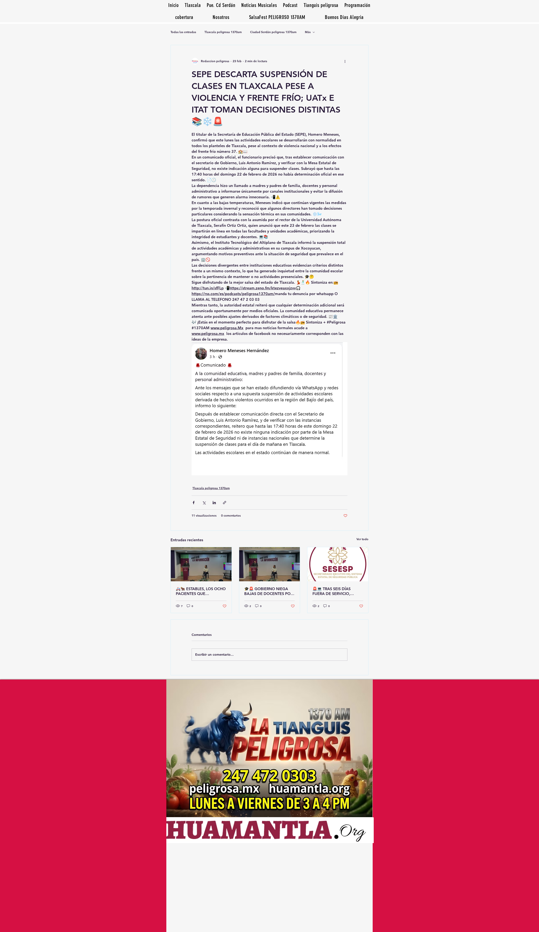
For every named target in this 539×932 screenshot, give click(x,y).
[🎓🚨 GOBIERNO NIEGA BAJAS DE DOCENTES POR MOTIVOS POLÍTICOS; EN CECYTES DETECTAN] (269, 564)
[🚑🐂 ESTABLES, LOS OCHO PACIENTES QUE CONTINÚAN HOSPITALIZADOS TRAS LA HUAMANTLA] (201, 564)
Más (308, 32)
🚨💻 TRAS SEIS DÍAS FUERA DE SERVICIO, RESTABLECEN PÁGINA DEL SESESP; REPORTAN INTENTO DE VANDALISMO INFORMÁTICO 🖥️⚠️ (337, 591)
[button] (344, 17)
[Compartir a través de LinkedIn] (214, 503)
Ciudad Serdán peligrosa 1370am (273, 32)
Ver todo (362, 539)
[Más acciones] (344, 61)
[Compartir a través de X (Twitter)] (204, 503)
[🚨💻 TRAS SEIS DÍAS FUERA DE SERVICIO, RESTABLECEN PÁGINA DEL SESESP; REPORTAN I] (337, 564)
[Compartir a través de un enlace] (225, 503)
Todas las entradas (183, 32)
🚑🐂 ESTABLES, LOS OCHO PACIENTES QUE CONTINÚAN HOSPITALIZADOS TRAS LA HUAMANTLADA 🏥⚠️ (201, 591)
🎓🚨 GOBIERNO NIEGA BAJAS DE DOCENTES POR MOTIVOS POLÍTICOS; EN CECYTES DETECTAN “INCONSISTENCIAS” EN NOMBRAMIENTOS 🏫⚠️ (268, 591)
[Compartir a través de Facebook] (194, 503)
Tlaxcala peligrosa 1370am (223, 32)
